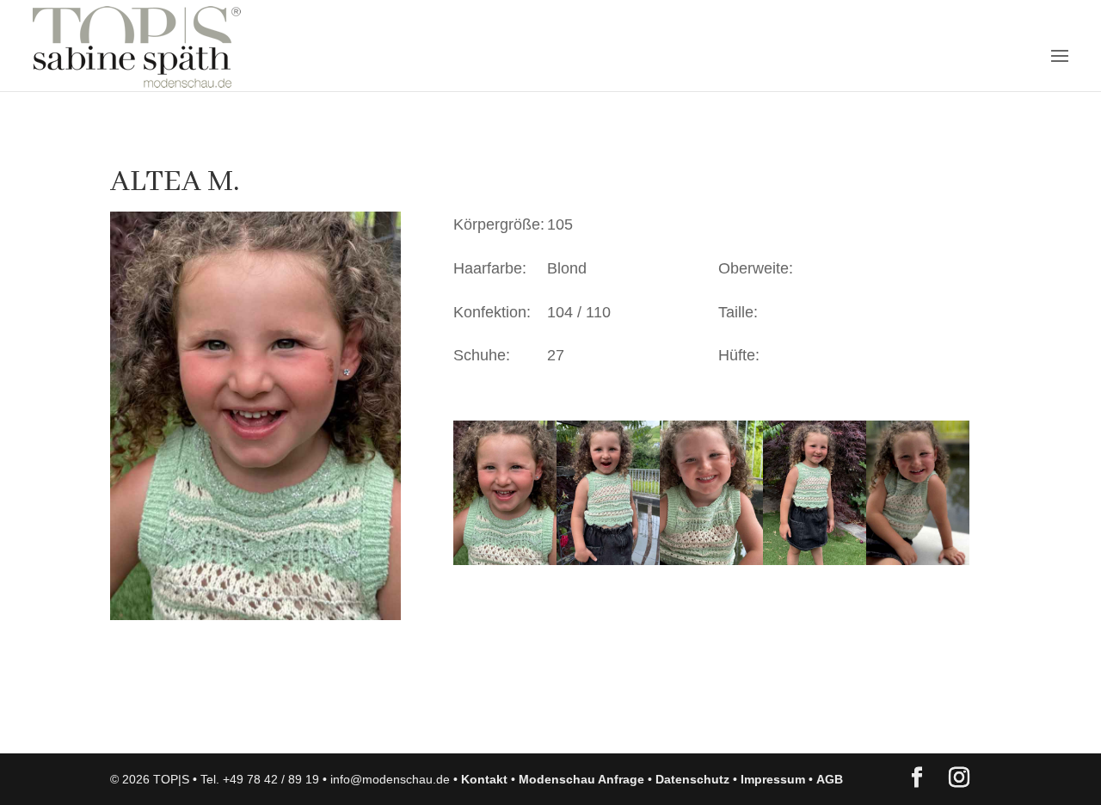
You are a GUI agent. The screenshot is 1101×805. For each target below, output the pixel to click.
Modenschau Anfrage (581, 779)
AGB (829, 779)
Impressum (773, 779)
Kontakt (484, 779)
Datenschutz (692, 779)
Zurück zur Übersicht (208, 723)
